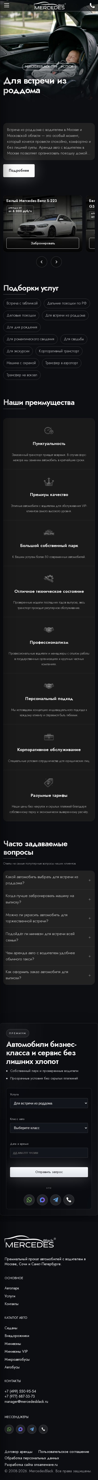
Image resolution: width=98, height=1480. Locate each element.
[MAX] (42, 1199)
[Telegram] (55, 1199)
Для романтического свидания (30, 339)
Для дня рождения (22, 327)
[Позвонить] (68, 1199)
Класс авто (17, 1119)
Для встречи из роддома (65, 315)
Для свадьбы (74, 339)
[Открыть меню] (6, 5)
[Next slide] (56, 261)
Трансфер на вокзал (22, 375)
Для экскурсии (18, 351)
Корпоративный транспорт (59, 351)
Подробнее (19, 170)
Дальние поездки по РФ (67, 303)
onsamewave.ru (46, 1464)
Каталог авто (16, 1317)
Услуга (14, 1094)
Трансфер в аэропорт (61, 363)
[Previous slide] (41, 261)
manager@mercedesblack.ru (26, 1401)
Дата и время (19, 1144)
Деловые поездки (21, 315)
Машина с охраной (21, 363)
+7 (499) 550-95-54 (20, 1391)
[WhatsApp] (29, 1199)
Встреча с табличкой (22, 303)
